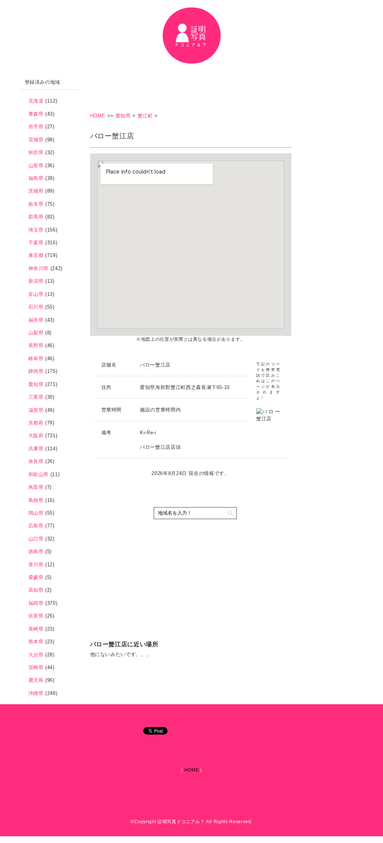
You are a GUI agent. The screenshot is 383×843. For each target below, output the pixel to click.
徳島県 (36, 551)
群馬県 (36, 217)
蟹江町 (145, 116)
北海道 (36, 101)
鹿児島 (36, 680)
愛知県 (123, 116)
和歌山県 (38, 474)
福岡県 (36, 603)
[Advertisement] (226, 91)
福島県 (36, 178)
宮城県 (36, 139)
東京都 (36, 255)
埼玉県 (36, 230)
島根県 (36, 500)
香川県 (36, 564)
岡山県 (36, 513)
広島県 (36, 525)
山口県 (36, 539)
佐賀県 (36, 616)
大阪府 (36, 435)
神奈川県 (38, 268)
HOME (98, 116)
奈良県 (36, 461)
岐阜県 (36, 358)
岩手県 (36, 126)
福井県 (36, 320)
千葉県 (36, 242)
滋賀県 (36, 410)
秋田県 (36, 152)
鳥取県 (36, 487)
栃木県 (36, 204)
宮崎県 (36, 667)
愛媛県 (36, 577)
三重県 (36, 397)
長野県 (36, 345)
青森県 (36, 114)
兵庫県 (36, 448)
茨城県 (36, 191)
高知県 (36, 590)
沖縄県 (36, 693)
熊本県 (36, 641)
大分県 (36, 654)
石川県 (36, 307)
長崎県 (36, 629)
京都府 (36, 423)
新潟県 (36, 281)
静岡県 (36, 371)
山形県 (36, 165)
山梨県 (36, 332)
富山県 (36, 294)
